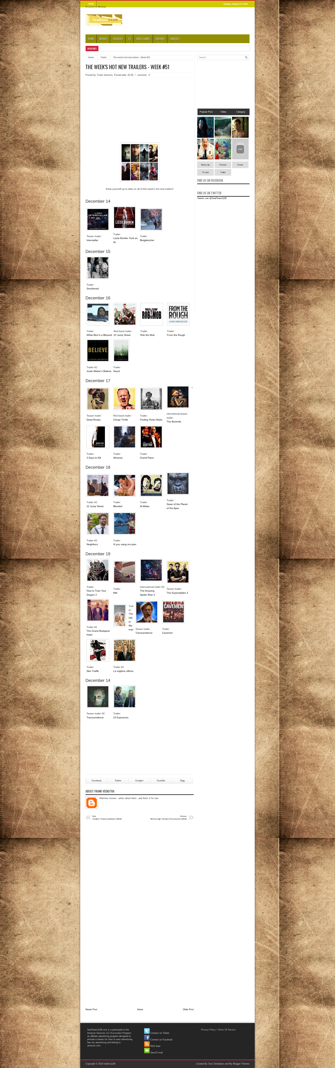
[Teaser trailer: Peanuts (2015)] (240, 158)
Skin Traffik (93, 671)
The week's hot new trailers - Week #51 (127, 67)
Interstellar (92, 240)
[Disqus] (139, 869)
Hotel (89, 634)
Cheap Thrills (120, 419)
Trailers (118, 39)
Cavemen (167, 632)
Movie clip (205, 165)
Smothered (93, 288)
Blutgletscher (147, 240)
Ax (114, 242)
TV (129, 39)
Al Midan (145, 506)
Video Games (143, 39)
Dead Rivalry (94, 419)
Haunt (116, 371)
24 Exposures (120, 717)
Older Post (188, 1009)
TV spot (205, 172)
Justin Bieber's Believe (99, 371)
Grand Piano (147, 457)
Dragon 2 (92, 594)
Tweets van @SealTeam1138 (211, 198)
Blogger (102, 7)
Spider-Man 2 (147, 594)
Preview (222, 165)
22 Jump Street (122, 335)
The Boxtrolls (174, 421)
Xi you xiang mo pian (124, 544)
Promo (240, 165)
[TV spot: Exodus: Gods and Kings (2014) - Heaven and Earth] (223, 137)
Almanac (118, 457)
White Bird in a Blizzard (99, 335)
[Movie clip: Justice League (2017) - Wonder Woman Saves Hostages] (205, 137)
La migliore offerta (123, 671)
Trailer (103, 57)
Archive (160, 39)
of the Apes (173, 508)
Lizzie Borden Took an (125, 238)
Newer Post (91, 1009)
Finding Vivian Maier (151, 419)
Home (91, 39)
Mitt (115, 592)
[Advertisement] (139, 104)
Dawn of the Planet (177, 504)
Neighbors (92, 544)
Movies (103, 39)
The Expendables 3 (177, 592)
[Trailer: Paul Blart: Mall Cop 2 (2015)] (205, 158)
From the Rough (176, 335)
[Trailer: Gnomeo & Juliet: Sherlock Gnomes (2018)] (223, 158)
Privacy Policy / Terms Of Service (218, 1029)
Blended (117, 506)
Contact (175, 39)
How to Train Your (96, 590)
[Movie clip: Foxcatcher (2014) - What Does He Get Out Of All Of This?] (240, 137)
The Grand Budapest (98, 630)
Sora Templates (216, 1063)
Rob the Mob (147, 335)
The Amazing (147, 590)
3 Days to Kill (94, 457)
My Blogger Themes (239, 1063)
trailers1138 (109, 1063)
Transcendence (143, 632)
